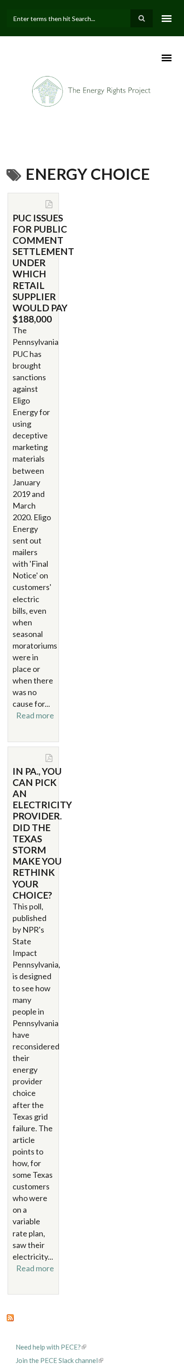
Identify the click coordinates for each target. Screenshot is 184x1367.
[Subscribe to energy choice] (92, 1317)
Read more (35, 715)
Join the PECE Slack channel (57, 1360)
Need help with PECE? (48, 1347)
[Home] (92, 90)
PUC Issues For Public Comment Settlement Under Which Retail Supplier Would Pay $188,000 (43, 268)
